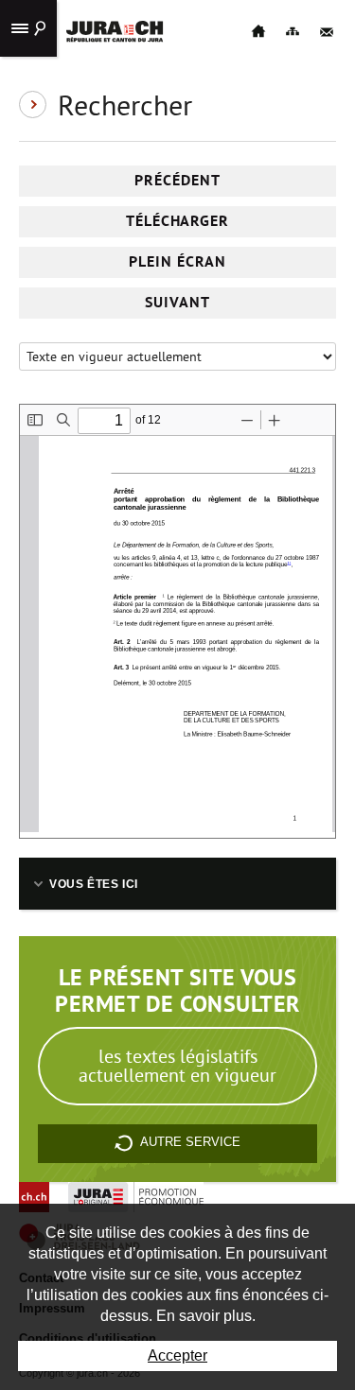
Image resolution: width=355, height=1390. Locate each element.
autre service (190, 1142)
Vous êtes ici (93, 884)
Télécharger (178, 221)
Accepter (177, 1355)
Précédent (177, 180)
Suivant (177, 302)
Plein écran (177, 261)
